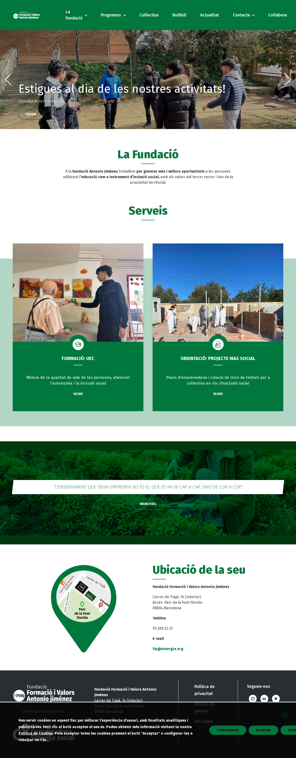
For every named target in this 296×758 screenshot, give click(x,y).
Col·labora (277, 15)
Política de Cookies (35, 733)
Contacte (241, 15)
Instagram (252, 699)
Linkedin (264, 699)
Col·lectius (149, 15)
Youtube (276, 699)
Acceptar (263, 730)
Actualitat (209, 15)
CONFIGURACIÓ (228, 730)
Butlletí (179, 15)
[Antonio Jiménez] (26, 15)
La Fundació (74, 15)
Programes (111, 15)
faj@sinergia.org (168, 649)
